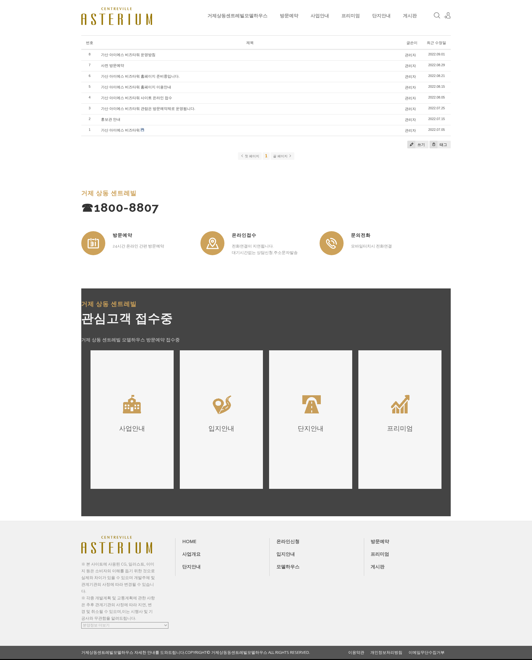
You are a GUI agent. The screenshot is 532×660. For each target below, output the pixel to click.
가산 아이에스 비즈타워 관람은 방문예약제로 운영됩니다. (148, 108)
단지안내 (381, 15)
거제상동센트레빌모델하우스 (238, 15)
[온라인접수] (212, 243)
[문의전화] (332, 243)
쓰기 (421, 144)
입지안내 (285, 554)
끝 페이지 (280, 156)
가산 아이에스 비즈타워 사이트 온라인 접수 (136, 97)
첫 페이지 (251, 156)
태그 (443, 144)
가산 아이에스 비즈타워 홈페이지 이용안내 (136, 87)
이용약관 (356, 652)
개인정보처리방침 (386, 652)
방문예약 (289, 15)
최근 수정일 (436, 42)
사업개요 (191, 554)
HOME (189, 541)
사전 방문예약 (112, 65)
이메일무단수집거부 (427, 652)
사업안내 (320, 15)
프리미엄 (350, 15)
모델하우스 (288, 566)
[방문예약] (93, 243)
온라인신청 (288, 541)
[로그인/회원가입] (447, 15)
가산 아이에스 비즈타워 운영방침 (128, 54)
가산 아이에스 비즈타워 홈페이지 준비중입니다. (140, 76)
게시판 (410, 15)
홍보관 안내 (110, 119)
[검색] (436, 15)
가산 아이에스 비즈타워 (120, 130)
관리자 (410, 55)
